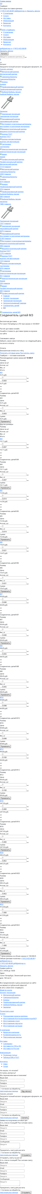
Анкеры (6, 1000)
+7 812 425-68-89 (6, 963)
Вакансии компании (11, 1032)
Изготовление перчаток (13, 1023)
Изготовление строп (11, 1021)
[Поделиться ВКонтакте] (1, 980)
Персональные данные (12, 1037)
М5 (1, 490)
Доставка (7, 18)
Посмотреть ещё (7, 1011)
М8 (1, 646)
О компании (8, 13)
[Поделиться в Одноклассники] (3, 980)
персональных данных (9, 1091)
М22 (1, 904)
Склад (5, 1066)
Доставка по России (11, 1048)
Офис (5, 1064)
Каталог (4, 54)
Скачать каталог (6, 69)
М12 (1, 749)
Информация (8, 21)
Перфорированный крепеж (14, 1002)
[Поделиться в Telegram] (5, 980)
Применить (5, 421)
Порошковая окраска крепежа (15, 1016)
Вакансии (7, 23)
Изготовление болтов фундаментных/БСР (20, 1018)
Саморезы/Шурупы (11, 997)
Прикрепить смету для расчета (12, 1150)
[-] (1, 378)
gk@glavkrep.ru (20, 11)
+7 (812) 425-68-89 (7, 11)
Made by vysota (6, 990)
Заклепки (7, 1007)
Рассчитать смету (27, 353)
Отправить (26, 1155)
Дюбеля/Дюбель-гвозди (12, 1005)
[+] (27, 378)
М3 (1, 372)
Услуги (6, 16)
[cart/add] (1, 386)
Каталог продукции (7, 992)
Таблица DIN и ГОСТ (11, 1057)
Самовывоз (7, 1044)
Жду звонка (26, 1091)
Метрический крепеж (11, 995)
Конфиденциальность (12, 1035)
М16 (1, 801)
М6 (1, 542)
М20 (1, 853)
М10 (1, 697)
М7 (1, 594)
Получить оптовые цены (10, 353)
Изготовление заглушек (12, 1026)
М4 (1, 439)
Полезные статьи (10, 1055)
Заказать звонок (33, 11)
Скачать (25, 1118)
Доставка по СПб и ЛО (12, 1046)
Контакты (7, 25)
